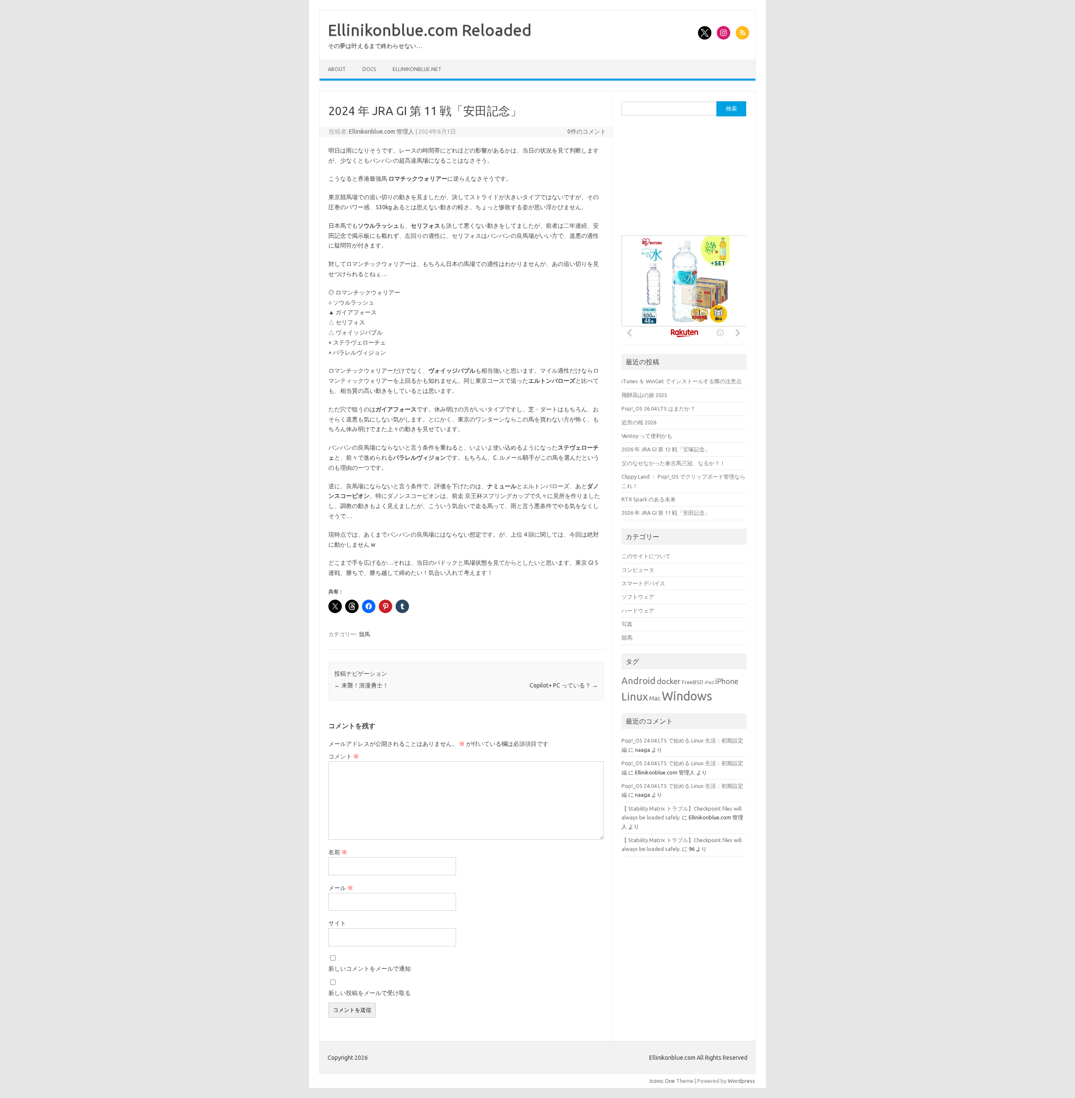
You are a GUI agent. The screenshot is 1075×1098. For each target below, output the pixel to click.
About (337, 69)
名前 (337, 852)
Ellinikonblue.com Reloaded (430, 30)
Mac (655, 698)
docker (669, 681)
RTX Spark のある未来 (648, 499)
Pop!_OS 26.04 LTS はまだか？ (658, 408)
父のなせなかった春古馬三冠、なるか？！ (673, 463)
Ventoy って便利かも (646, 436)
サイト (337, 923)
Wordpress (741, 1081)
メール (340, 888)
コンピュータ (637, 570)
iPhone (727, 681)
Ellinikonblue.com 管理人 (381, 131)
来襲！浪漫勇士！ (361, 685)
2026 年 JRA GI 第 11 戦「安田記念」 (665, 513)
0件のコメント (586, 131)
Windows (687, 696)
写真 (626, 624)
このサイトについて (646, 556)
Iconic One (662, 1081)
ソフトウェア (637, 597)
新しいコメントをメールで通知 (369, 968)
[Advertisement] (684, 179)
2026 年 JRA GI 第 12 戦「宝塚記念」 (665, 449)
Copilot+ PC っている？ (564, 685)
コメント (343, 756)
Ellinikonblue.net (417, 69)
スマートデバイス (643, 583)
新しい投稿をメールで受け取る (369, 993)
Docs (369, 69)
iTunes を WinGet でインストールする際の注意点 (681, 381)
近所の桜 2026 (638, 422)
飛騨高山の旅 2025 (644, 395)
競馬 (364, 634)
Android (638, 681)
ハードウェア (637, 611)
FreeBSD (692, 682)
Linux (634, 696)
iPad (709, 682)
